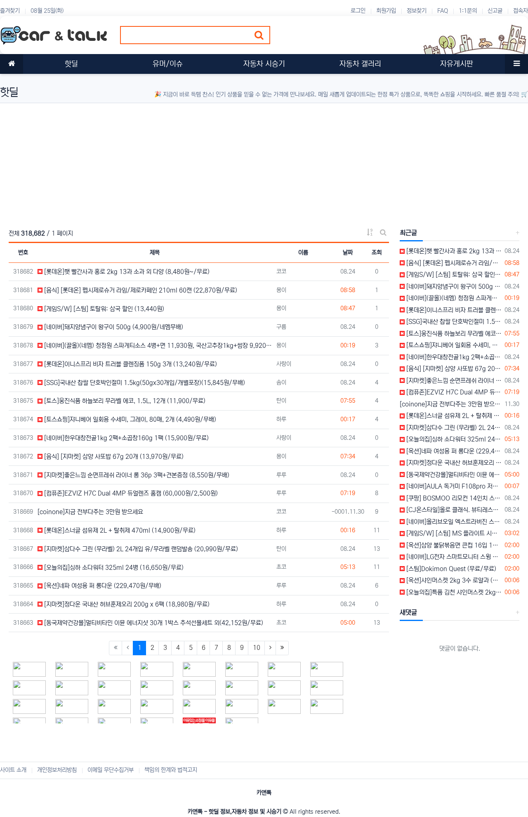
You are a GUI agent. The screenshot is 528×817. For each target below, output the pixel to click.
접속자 (520, 10)
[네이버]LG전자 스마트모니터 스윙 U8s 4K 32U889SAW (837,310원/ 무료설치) (453, 556)
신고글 (495, 10)
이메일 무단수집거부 (110, 770)
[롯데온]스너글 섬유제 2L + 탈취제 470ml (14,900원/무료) (119, 530)
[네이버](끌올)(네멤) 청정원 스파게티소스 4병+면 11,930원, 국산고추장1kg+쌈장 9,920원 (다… (157, 345)
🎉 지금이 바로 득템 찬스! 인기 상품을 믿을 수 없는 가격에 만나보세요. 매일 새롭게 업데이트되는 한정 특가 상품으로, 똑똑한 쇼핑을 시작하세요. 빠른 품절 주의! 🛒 (341, 94)
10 (256, 647)
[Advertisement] (247, 161)
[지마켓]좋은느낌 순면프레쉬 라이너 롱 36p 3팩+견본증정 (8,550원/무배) (135, 475)
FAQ (442, 10)
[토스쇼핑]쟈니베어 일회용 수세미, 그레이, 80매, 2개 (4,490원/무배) (129, 419)
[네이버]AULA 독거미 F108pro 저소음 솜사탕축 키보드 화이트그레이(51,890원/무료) (453, 486)
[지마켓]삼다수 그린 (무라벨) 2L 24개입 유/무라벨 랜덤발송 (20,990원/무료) (140, 549)
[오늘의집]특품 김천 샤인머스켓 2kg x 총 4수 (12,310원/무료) (453, 592)
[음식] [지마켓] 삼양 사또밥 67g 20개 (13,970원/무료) (113, 456)
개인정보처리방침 (57, 770)
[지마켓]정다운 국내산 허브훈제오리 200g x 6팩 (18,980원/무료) (126, 604)
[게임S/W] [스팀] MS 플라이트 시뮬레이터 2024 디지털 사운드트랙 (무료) (453, 533)
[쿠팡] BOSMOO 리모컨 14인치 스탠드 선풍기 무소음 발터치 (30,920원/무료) (453, 498)
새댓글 (408, 612)
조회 (377, 252)
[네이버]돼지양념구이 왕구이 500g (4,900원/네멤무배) (112, 327)
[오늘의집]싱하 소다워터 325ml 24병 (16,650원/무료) (113, 567)
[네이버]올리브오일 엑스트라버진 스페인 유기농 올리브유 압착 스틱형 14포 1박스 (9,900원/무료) (453, 521)
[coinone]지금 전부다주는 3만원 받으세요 (90, 511)
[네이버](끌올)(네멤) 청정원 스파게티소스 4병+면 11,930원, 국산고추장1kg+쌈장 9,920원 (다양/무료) (453, 298)
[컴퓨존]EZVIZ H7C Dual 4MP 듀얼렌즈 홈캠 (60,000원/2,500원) (130, 493)
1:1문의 (468, 10)
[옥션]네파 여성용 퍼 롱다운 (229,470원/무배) (101, 585)
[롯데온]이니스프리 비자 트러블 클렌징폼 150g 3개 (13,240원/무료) (129, 364)
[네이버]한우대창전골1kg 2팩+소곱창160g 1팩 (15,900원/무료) (125, 438)
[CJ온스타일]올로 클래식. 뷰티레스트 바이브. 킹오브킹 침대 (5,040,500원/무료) (453, 509)
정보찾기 (417, 10)
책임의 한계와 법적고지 (170, 770)
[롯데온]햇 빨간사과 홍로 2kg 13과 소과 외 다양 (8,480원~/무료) (126, 271)
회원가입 (386, 10)
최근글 (408, 232)
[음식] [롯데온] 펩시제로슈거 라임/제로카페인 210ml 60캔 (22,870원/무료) (139, 290)
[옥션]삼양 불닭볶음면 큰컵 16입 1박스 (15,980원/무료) (453, 545)
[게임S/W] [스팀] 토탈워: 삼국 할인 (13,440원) (103, 308)
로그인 (358, 10)
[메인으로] (11, 64)
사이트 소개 (13, 770)
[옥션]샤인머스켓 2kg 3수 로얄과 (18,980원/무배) (453, 580)
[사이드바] (516, 64)
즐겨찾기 (10, 10)
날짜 (348, 252)
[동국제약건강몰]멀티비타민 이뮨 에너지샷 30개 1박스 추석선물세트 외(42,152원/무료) (152, 622)
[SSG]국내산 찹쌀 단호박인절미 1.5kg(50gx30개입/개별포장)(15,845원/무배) (143, 382)
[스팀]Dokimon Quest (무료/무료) (450, 568)
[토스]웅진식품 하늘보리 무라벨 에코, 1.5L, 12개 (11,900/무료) (123, 400)
